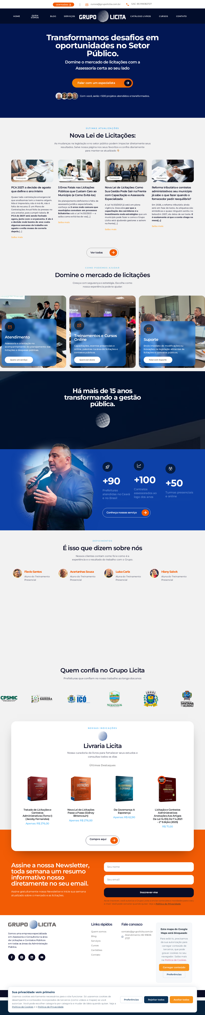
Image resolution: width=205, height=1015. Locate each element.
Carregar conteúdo (174, 967)
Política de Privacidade (168, 904)
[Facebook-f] (11, 957)
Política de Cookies (175, 960)
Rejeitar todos (156, 999)
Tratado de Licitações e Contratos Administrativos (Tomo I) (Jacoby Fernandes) (37, 814)
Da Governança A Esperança (124, 811)
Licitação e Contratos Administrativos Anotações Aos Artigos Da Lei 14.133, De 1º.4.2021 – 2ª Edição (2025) (167, 816)
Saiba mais (17, 237)
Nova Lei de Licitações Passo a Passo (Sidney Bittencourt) (80, 812)
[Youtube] (41, 957)
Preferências (174, 974)
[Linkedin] (31, 957)
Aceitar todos (181, 999)
